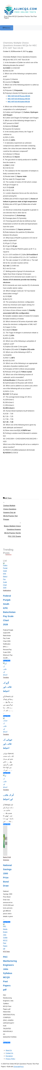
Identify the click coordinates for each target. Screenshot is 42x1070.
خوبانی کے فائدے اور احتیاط (7, 743)
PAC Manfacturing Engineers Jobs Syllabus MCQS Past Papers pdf (8, 973)
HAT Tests (8, 498)
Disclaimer (9, 1056)
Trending (6, 677)
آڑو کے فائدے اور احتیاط (7, 687)
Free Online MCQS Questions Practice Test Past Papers (20, 17)
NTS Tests (6, 951)
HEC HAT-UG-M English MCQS (19, 101)
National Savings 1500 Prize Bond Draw (7, 875)
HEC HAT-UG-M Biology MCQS (19, 99)
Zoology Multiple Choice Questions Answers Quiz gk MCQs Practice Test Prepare (10, 506)
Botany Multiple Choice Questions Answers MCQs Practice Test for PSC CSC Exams (12, 526)
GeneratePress (18, 1066)
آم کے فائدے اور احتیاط (8, 797)
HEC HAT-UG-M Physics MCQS (19, 96)
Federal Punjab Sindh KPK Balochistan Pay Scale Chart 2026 (8, 610)
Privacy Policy (10, 1059)
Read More (6, 661)
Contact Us (9, 1053)
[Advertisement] (21, 475)
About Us (9, 1050)
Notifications (7, 590)
